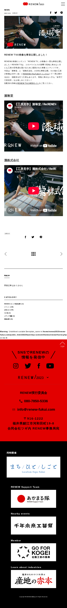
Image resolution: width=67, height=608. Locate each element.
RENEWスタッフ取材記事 (12, 304)
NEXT (61, 254)
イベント (7, 307)
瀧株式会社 (11, 160)
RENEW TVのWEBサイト (28, 83)
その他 (6, 313)
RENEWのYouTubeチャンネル (36, 74)
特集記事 (7, 319)
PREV (5, 254)
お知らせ (15, 13)
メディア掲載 (8, 316)
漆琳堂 (8, 95)
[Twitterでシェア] (55, 13)
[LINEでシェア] (61, 13)
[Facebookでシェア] (50, 13)
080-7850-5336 (36, 401)
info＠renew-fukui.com (36, 409)
